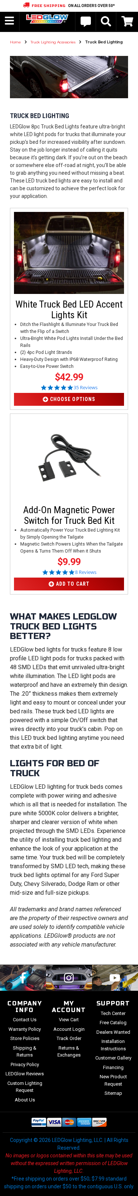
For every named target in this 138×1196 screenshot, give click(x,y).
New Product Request (113, 1080)
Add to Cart (72, 584)
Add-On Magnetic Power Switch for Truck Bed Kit (69, 515)
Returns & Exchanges (69, 1051)
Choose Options (72, 399)
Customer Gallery (113, 1058)
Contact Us (24, 1019)
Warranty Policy (24, 1029)
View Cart (69, 1019)
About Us (25, 1100)
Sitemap (113, 1093)
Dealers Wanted (113, 1032)
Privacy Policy (25, 1064)
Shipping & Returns (24, 1051)
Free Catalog (113, 1022)
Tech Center (113, 1013)
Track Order (69, 1038)
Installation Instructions (113, 1045)
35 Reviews (86, 387)
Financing (113, 1067)
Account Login (69, 1029)
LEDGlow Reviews (25, 1073)
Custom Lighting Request (24, 1086)
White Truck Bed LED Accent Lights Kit (69, 309)
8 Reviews (85, 572)
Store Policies (24, 1038)
